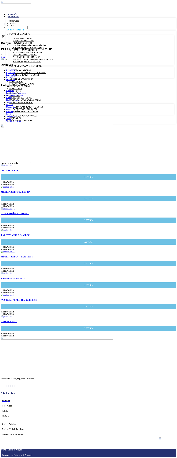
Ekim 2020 (10, 70)
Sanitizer (9, 112)
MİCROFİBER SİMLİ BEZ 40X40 (17, 192)
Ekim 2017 (10, 77)
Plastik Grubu (15, 91)
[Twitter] (8, 386)
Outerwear (10, 107)
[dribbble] (12, 386)
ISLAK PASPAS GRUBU (22, 38)
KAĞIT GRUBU (15, 118)
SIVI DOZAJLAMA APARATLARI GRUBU (29, 72)
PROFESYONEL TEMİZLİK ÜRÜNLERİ (28, 107)
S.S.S (11, 25)
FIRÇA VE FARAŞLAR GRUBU (21, 84)
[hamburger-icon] (175, 13)
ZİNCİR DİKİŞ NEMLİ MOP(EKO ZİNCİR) (29, 45)
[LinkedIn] (10, 386)
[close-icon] (3, 37)
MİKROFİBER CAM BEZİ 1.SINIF (17, 257)
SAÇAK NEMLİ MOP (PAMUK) (25, 55)
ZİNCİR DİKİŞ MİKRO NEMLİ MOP (27, 62)
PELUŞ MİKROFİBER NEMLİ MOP (26, 57)
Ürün (3, 57)
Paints (8, 109)
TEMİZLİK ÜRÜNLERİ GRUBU (21, 102)
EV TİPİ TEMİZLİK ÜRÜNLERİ (25, 109)
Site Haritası (13, 16)
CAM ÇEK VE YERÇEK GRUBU (21, 79)
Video (8, 119)
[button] (7, 182)
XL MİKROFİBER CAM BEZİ (15, 213)
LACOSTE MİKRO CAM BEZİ (15, 235)
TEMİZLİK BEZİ (9, 322)
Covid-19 (10, 90)
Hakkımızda (14, 21)
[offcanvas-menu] (89, 33)
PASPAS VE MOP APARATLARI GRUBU (25, 66)
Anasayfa (12, 14)
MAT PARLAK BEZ (10, 170)
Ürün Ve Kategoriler (17, 30)
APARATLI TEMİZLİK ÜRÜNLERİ (26, 75)
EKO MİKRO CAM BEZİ (13, 278)
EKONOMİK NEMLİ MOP (23, 43)
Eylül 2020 (10, 72)
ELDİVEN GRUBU (16, 81)
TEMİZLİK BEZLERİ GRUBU (20, 98)
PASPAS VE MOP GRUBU (19, 34)
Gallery (9, 98)
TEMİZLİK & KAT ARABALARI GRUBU (25, 100)
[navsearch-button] (4, 24)
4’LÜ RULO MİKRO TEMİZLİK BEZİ (19, 300)
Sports (8, 114)
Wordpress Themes (14, 121)
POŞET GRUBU (15, 88)
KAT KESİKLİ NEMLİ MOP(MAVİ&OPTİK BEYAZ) (33, 59)
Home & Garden (13, 100)
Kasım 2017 (11, 75)
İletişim (12, 23)
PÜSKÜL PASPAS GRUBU (23, 41)
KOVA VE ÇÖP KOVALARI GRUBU (23, 116)
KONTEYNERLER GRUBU (19, 86)
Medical (9, 105)
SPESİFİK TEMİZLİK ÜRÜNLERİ (25, 111)
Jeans (8, 102)
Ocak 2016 (10, 79)
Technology (11, 116)
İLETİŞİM (88, 177)
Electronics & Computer (16, 93)
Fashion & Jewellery (14, 95)
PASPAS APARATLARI (22, 70)
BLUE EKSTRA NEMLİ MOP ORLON (27, 52)
